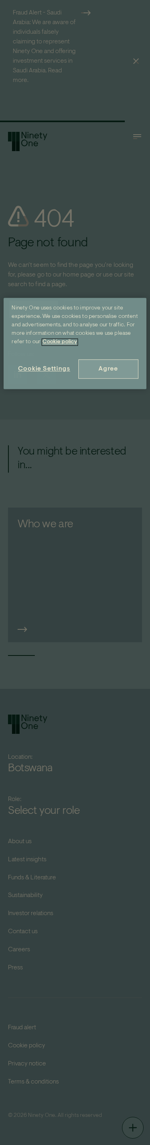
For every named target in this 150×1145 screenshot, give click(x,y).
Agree (108, 369)
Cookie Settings (44, 369)
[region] (75, 343)
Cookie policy (59, 342)
